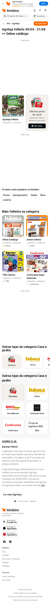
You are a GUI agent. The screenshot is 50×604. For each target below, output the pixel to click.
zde (43, 485)
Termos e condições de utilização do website (25, 597)
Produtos (6, 566)
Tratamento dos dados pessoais (25, 600)
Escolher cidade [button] (42, 16)
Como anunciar (8, 576)
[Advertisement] (25, 67)
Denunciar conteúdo (11, 559)
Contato (5, 555)
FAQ (4, 551)
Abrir (43, 3)
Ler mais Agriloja (12, 494)
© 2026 (25, 590)
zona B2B (6, 580)
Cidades (5, 562)
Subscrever (42, 23)
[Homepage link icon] (15, 501)
